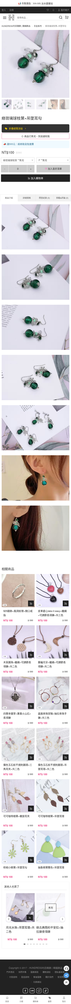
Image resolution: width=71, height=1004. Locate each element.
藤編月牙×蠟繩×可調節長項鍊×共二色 (52, 664)
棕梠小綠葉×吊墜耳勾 (15, 867)
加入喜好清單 (54, 168)
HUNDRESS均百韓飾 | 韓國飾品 (16, 25)
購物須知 (47, 972)
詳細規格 (27, 197)
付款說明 (13, 977)
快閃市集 (22, 972)
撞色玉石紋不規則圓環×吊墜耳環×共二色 (52, 767)
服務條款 (34, 972)
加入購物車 (36, 178)
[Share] (66, 975)
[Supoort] (66, 968)
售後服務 (37, 977)
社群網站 (37, 982)
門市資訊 (10, 972)
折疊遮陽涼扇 (16, 128)
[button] (8, 919)
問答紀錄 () (44, 197)
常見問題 (61, 977)
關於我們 (49, 977)
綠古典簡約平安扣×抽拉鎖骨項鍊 (49, 929)
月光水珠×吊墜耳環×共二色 (20, 929)
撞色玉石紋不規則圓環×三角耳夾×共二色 (17, 767)
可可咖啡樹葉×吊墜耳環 (51, 816)
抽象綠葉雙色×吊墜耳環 (51, 867)
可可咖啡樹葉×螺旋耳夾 (16, 816)
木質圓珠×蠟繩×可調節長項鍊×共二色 (17, 664)
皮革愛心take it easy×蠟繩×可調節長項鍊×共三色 (52, 613)
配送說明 (25, 977)
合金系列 (38, 25)
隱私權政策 (60, 972)
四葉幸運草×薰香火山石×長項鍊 (17, 715)
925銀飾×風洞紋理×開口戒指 (18, 613)
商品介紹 (9, 197)
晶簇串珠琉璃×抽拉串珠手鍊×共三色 (52, 715)
